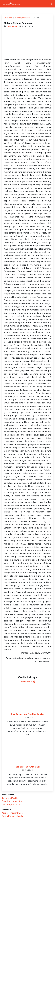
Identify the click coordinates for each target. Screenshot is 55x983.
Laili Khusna (12, 26)
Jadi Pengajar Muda (11, 804)
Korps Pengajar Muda (12, 812)
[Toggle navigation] (51, 4)
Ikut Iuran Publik (9, 797)
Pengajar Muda (22, 17)
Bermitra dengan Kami (12, 801)
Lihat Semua (26, 681)
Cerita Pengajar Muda (12, 816)
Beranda (8, 17)
